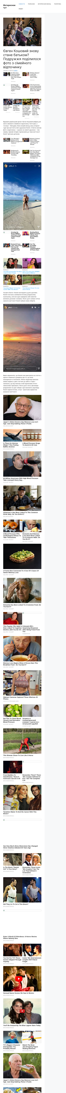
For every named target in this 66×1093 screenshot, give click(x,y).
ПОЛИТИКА (57, 4)
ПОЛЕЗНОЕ (31, 4)
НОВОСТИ (22, 4)
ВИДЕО (21, 9)
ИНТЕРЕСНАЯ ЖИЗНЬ (44, 4)
